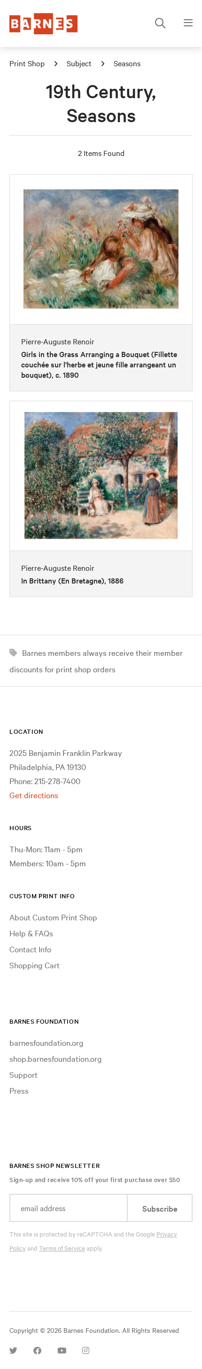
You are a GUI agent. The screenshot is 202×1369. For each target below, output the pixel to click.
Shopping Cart (34, 964)
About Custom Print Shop (53, 916)
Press (19, 1090)
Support (23, 1074)
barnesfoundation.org (46, 1042)
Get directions (33, 794)
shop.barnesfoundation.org (55, 1058)
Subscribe (160, 1208)
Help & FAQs (31, 932)
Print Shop (27, 63)
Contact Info (30, 948)
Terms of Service (62, 1248)
